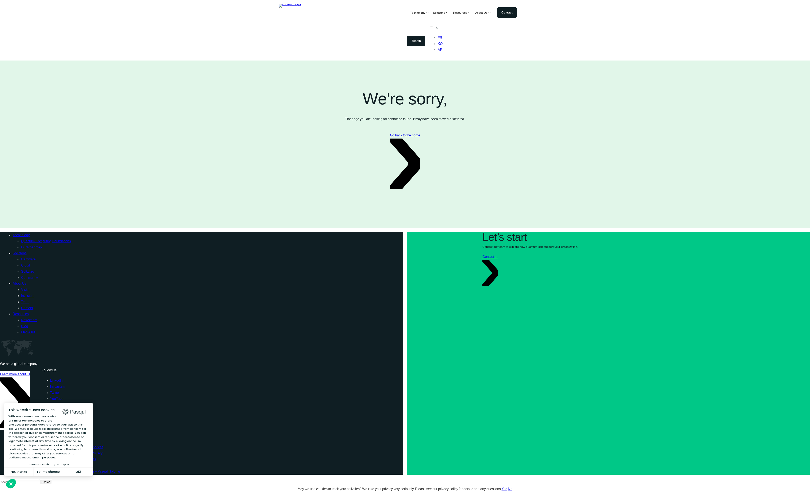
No (510, 489)
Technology (417, 12)
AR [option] (440, 49)
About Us (481, 12)
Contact (507, 12)
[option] (440, 38)
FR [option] (440, 37)
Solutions (439, 12)
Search (416, 40)
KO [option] (440, 44)
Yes (504, 489)
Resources (460, 12)
